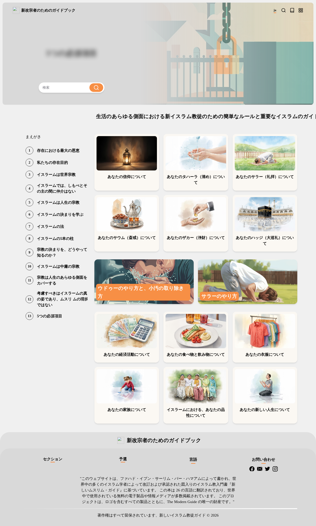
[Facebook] (252, 468)
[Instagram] (275, 468)
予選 (123, 459)
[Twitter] (267, 469)
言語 (193, 459)
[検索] (283, 10)
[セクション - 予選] (300, 10)
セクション (52, 459)
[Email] (259, 469)
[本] (292, 10)
